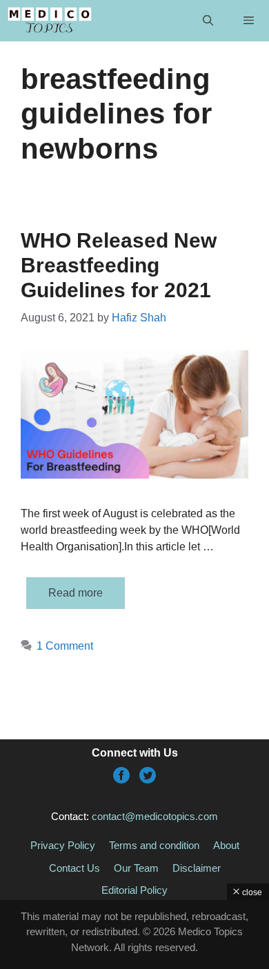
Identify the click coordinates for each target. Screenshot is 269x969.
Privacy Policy (62, 845)
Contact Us (74, 868)
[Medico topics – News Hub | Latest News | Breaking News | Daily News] (49, 20)
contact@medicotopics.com (155, 816)
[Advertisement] (134, 934)
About (226, 845)
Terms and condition (154, 845)
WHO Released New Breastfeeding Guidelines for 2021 (119, 265)
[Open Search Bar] (207, 20)
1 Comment (65, 646)
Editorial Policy (134, 890)
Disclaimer (196, 868)
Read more (75, 593)
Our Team (136, 868)
